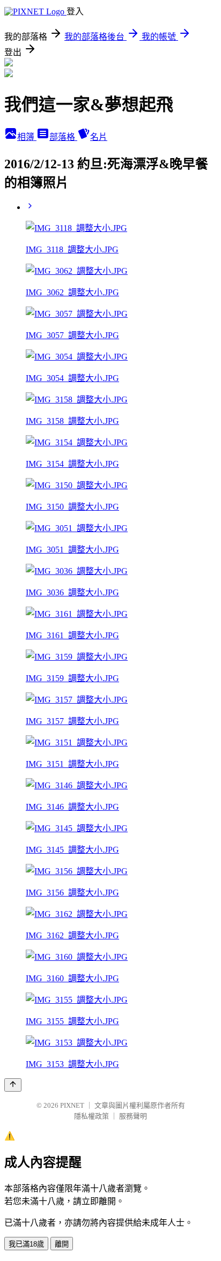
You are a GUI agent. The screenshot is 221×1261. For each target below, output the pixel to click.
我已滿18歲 (26, 1244)
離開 (62, 1244)
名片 (98, 136)
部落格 (63, 136)
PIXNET (72, 1105)
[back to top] (12, 1085)
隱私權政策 (91, 1116)
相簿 (26, 136)
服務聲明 (133, 1116)
